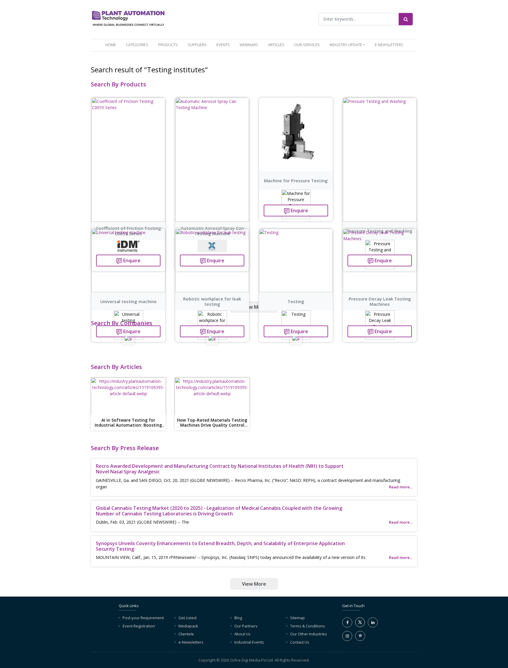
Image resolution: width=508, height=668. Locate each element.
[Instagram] (347, 636)
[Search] (406, 19)
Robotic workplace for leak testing (212, 301)
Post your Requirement (143, 617)
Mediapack (188, 626)
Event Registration (139, 626)
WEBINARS (249, 44)
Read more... (400, 487)
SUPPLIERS (197, 44)
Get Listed (187, 617)
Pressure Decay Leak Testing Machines (380, 301)
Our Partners (246, 626)
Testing (296, 301)
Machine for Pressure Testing (296, 180)
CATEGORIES (137, 44)
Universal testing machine (128, 301)
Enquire (299, 210)
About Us (242, 634)
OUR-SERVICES (307, 44)
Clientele (186, 634)
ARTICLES (276, 44)
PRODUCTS (168, 44)
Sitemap (297, 617)
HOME (111, 44)
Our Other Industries (308, 634)
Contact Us (299, 642)
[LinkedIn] (373, 622)
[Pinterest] (360, 636)
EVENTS (223, 44)
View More (254, 307)
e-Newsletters (389, 44)
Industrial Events (249, 642)
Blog (238, 617)
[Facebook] (347, 622)
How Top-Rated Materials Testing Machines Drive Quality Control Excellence (212, 423)
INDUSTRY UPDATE (346, 44)
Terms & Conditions (307, 626)
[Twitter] (360, 625)
